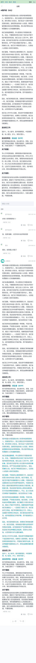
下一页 (22, 621)
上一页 (14, 621)
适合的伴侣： (7, 559)
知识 (10, 2)
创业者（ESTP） (18, 138)
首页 (2, 2)
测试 (14, 2)
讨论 (6, 2)
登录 (30, 2)
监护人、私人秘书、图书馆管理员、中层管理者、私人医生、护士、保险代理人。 (17, 497)
